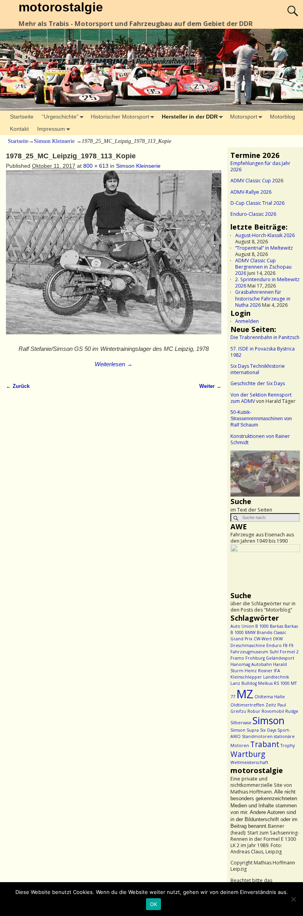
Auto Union (242, 626)
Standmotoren (257, 736)
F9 (291, 645)
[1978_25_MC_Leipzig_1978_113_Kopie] (113, 256)
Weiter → (210, 386)
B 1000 (262, 626)
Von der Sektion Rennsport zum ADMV (261, 397)
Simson (268, 720)
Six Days (268, 730)
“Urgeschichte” (60, 116)
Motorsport (243, 116)
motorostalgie (61, 7)
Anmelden (247, 321)
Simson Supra (244, 730)
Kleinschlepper (246, 677)
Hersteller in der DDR (190, 116)
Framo (237, 658)
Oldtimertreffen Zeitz (253, 705)
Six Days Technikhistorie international (257, 369)
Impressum (51, 129)
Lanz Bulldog (243, 683)
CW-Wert (263, 639)
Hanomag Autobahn (251, 664)
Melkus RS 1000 (274, 683)
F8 (285, 645)
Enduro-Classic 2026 (253, 214)
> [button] (290, 472)
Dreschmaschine (247, 645)
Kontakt (19, 129)
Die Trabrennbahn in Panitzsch (264, 337)
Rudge (291, 711)
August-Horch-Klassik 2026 (265, 235)
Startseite (22, 116)
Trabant (264, 744)
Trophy (288, 745)
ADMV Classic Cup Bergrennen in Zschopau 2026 (263, 266)
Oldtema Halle (269, 696)
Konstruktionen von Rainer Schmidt (260, 439)
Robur (253, 711)
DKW (278, 639)
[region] (265, 474)
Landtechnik (276, 677)
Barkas (276, 626)
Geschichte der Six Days (257, 383)
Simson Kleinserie (54, 141)
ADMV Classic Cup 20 (254, 180)
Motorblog (282, 116)
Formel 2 (289, 652)
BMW (250, 632)
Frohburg (255, 658)
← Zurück (18, 386)
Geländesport (280, 658)
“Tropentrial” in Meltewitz (264, 248)
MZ (244, 694)
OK (153, 904)
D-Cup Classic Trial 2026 (257, 203)
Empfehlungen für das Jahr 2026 (260, 166)
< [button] (240, 472)
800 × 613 (95, 166)
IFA (277, 670)
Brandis (264, 632)
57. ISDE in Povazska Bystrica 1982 (262, 351)
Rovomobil (273, 711)
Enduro (274, 645)
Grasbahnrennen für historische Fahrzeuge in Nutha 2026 (262, 298)
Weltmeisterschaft (249, 762)
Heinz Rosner (259, 670)
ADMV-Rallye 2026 (250, 192)
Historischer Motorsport (120, 116)
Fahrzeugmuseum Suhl (254, 652)
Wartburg (247, 754)
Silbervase (240, 722)
